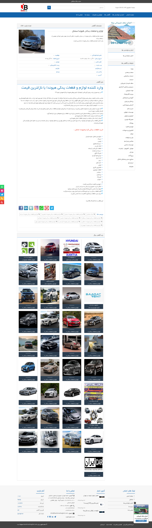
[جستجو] (49, 7)
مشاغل (131, 499)
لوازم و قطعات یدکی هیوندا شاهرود (51, 214)
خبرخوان (102, 524)
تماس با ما (79, 15)
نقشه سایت (109, 524)
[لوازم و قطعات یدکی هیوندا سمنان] (32, 41)
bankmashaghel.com (30, 524)
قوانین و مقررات (97, 15)
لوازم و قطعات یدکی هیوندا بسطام (91, 218)
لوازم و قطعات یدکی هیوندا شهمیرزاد (91, 225)
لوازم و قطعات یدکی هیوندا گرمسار (68, 222)
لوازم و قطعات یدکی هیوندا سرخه (29, 214)
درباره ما (87, 15)
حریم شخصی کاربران (128, 524)
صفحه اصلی (130, 15)
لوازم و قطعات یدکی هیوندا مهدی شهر (45, 222)
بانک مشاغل (90, 214)
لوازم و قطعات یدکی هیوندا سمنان (74, 214)
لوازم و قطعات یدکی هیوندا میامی (70, 218)
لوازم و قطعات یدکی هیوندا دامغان (91, 222)
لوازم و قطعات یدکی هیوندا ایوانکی (47, 218)
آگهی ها (107, 15)
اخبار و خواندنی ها (118, 15)
